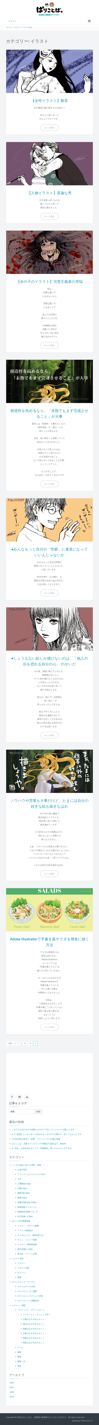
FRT (91, 1421)
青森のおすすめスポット (33, 1338)
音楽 (19, 1366)
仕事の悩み (22, 1188)
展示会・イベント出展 (27, 1254)
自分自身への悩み (25, 1216)
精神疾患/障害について (27, 1212)
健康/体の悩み (23, 1193)
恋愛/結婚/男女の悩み (27, 1202)
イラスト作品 (27, 27)
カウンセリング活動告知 (28, 1300)
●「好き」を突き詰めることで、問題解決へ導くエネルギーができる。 (43, 1148)
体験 (19, 1352)
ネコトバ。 (22, 1272)
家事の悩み (22, 1198)
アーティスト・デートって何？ (36, 1314)
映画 (19, 1357)
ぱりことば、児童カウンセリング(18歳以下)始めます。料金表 (39, 1144)
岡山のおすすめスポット (33, 1324)
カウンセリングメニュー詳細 (30, 1296)
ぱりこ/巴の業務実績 (21, 1221)
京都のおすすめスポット (33, 1319)
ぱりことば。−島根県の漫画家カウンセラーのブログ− (44, 1417)
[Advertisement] (49, 1072)
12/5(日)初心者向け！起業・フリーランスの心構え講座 (36, 1139)
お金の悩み (22, 1169)
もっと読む (49, 127)
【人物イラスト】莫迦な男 (49, 193)
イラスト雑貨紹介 (25, 1230)
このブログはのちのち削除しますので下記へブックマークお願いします (43, 1129)
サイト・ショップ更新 (27, 1240)
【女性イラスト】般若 (49, 100)
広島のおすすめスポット (33, 1333)
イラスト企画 (23, 1268)
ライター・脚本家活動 (27, 1244)
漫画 (19, 1277)
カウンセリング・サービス (23, 1282)
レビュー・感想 (18, 1305)
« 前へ (10, 1043)
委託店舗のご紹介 (25, 1249)
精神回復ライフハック (27, 1207)
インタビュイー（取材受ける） (31, 1235)
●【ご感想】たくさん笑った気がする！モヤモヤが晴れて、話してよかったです (46, 1134)
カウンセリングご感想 (27, 1291)
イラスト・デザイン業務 (28, 1226)
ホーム (8, 27)
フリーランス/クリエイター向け (31, 1174)
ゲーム (20, 1347)
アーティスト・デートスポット (31, 1310)
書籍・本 (21, 1361)
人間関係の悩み (24, 1184)
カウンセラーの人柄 (26, 1286)
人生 (19, 1179)
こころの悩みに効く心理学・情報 (26, 1165)
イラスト (16, 27)
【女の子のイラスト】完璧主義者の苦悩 (49, 281)
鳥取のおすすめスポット (33, 1343)
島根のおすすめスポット (33, 1329)
